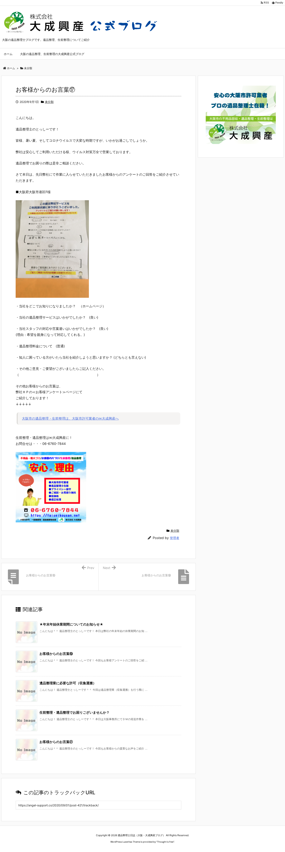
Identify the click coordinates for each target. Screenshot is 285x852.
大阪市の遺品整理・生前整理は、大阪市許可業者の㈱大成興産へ (70, 418)
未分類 (49, 102)
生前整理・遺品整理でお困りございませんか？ (74, 712)
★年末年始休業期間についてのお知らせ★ (71, 624)
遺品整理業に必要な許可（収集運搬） (67, 683)
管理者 (174, 538)
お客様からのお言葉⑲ (56, 654)
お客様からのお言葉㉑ (56, 742)
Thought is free (165, 841)
